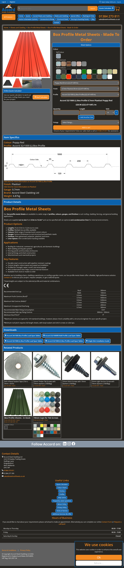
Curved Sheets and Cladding (42, 16)
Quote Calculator (105, 8)
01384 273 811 (109, 16)
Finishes (62, 491)
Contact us (8, 277)
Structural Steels (62, 19)
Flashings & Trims (88, 16)
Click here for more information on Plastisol (20, 187)
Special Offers (75, 16)
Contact (56, 22)
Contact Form (107, 522)
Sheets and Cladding (61, 16)
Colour (55, 49)
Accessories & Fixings (47, 19)
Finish (55, 89)
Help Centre (62, 497)
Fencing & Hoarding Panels (80, 19)
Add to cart (86, 127)
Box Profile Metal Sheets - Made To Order (63, 28)
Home (21, 16)
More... (99, 563)
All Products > (8, 17)
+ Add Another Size (86, 117)
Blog (93, 19)
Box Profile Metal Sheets (37, 28)
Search (92, 8)
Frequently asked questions (62, 501)
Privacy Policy (62, 507)
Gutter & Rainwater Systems (28, 19)
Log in (4, 2)
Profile (55, 94)
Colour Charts (62, 488)
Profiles (62, 494)
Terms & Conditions (9, 550)
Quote (28, 16)
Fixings (55, 122)
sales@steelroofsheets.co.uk (109, 19)
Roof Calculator (42, 97)
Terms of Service (62, 511)
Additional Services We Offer (62, 514)
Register (12, 2)
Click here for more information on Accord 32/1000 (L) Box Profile (28, 181)
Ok (99, 557)
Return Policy (62, 504)
